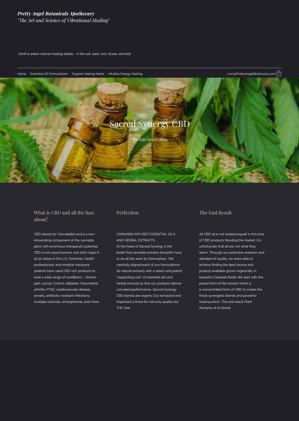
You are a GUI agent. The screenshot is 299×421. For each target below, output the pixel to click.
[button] (278, 73)
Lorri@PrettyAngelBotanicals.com (251, 73)
